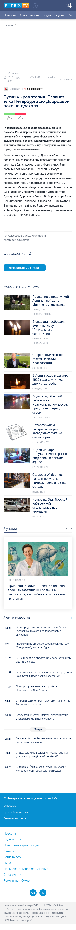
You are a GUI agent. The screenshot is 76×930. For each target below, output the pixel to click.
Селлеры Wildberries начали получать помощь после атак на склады (43, 740)
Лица (7, 863)
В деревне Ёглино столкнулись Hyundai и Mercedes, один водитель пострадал (41, 768)
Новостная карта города (21, 845)
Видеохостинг (14, 839)
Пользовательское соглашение (26, 869)
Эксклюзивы (29, 15)
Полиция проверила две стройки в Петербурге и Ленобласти (37, 688)
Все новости (70, 617)
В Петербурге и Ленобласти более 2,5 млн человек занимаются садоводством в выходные (41, 630)
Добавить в (26, 88)
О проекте (10, 805)
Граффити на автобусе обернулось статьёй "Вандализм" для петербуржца (42, 645)
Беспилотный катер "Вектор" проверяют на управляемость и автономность (42, 716)
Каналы (9, 851)
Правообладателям (16, 811)
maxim (51, 77)
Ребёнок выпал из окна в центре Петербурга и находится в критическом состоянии (44, 674)
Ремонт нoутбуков (17, 881)
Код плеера (65, 79)
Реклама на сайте (15, 818)
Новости (10, 15)
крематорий (39, 235)
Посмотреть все (18, 257)
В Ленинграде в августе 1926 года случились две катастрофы (43, 659)
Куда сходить (53, 15)
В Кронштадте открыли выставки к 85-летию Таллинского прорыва (43, 702)
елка (27, 235)
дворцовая (16, 235)
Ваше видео (12, 857)
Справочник (12, 875)
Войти (70, 5)
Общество (23, 240)
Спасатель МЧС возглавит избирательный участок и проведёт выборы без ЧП (42, 754)
